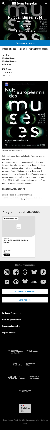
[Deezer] (25, 282)
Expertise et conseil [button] (10, 326)
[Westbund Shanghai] (35, 379)
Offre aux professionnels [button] (12, 319)
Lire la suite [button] (25, 199)
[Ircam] (34, 353)
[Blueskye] (34, 272)
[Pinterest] (15, 282)
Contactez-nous (25, 300)
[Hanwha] (25, 392)
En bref (21, 48)
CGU (23, 420)
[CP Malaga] (32, 366)
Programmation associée (38, 48)
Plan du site (17, 420)
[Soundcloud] (34, 282)
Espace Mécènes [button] (9, 332)
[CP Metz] (19, 366)
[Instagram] (6, 272)
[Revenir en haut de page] (44, 424)
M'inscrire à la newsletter (25, 291)
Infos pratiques (9, 48)
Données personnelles (33, 420)
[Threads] (25, 272)
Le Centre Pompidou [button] (10, 313)
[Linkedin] (6, 282)
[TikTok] (43, 272)
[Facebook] (15, 272)
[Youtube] (43, 282)
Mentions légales (7, 420)
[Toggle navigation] (46, 4)
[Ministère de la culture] (25, 408)
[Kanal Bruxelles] (18, 379)
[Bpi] (17, 353)
